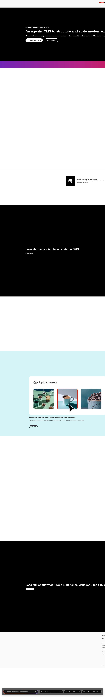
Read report (30, 253)
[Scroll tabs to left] (1, 99)
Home (100, 6)
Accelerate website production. (87, 179)
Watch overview (35, 40)
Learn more (33, 426)
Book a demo (51, 40)
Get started (30, 589)
